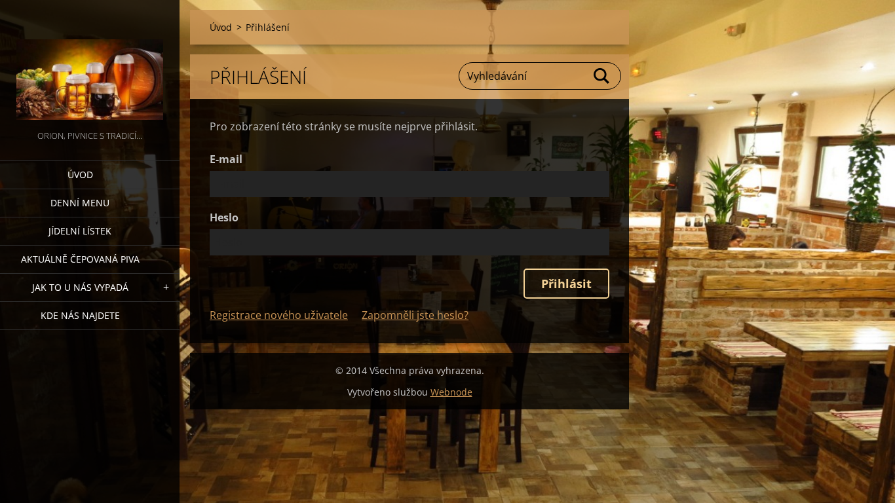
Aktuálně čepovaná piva (80, 259)
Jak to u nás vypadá (80, 287)
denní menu (79, 202)
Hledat (602, 76)
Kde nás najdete (80, 315)
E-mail (226, 159)
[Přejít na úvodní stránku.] (90, 64)
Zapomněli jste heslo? (415, 315)
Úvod (80, 174)
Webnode (451, 392)
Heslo (224, 217)
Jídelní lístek (79, 231)
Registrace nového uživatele (279, 315)
